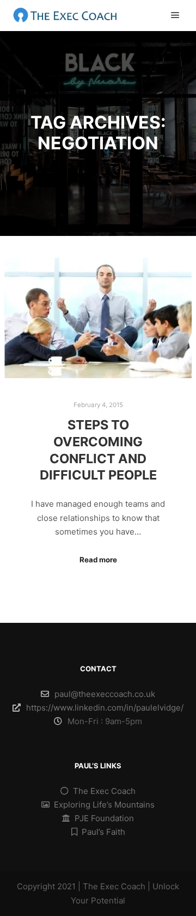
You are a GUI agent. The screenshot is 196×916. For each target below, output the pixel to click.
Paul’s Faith (103, 832)
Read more (98, 559)
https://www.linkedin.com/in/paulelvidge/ (104, 707)
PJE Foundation (104, 818)
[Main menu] (175, 15)
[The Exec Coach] (65, 15)
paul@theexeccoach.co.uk (104, 694)
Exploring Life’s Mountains (104, 804)
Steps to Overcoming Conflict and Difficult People (98, 450)
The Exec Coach (104, 791)
